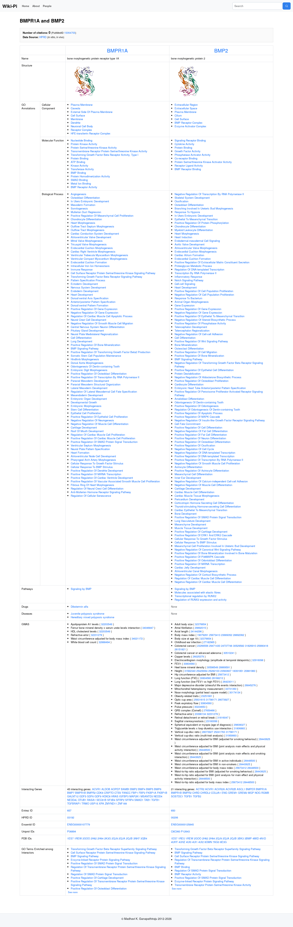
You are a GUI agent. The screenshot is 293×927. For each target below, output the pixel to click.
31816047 (222, 717)
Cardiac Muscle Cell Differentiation (194, 492)
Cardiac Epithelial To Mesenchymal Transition (201, 510)
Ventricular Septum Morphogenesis (91, 445)
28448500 (204, 750)
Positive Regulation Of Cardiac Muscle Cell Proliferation (103, 438)
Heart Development (82, 294)
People (47, 6)
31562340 (190, 671)
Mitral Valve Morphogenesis (87, 241)
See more (73, 892)
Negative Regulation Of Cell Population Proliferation (204, 294)
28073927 (223, 699)
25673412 (223, 674)
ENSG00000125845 (182, 824)
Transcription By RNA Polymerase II (195, 273)
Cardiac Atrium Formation (189, 255)
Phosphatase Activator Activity (192, 155)
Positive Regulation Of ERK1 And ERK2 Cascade (203, 535)
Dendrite (75, 122)
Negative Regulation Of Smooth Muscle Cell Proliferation (207, 463)
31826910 (250, 646)
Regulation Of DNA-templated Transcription (199, 269)
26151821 (180, 649)
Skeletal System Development (192, 197)
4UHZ (182, 842)
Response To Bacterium (188, 298)
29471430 (214, 646)
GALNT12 (73, 796)
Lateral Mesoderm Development (89, 388)
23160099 (211, 721)
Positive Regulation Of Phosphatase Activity (200, 323)
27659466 (209, 710)
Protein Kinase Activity (84, 144)
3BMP (248, 838)
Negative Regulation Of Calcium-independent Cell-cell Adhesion (211, 481)
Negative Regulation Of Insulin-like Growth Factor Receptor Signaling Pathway (220, 420)
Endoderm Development (84, 291)
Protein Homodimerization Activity (90, 176)
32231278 (96, 635)
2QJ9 (115, 838)
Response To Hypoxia (187, 212)
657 (69, 810)
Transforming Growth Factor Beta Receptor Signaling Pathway (106, 276)
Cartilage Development (84, 427)
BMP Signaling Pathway (85, 348)
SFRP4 (129, 800)
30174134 (234, 692)
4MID (256, 838)
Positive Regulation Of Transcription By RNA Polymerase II (105, 377)
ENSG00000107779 (78, 824)
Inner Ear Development (188, 478)
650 (173, 810)
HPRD (42, 37)
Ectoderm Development (84, 284)
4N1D (263, 838)
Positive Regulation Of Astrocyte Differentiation (202, 470)
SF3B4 (111, 800)
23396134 (200, 714)
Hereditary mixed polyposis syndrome (92, 617)
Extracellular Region (186, 105)
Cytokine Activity (184, 144)
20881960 (249, 671)
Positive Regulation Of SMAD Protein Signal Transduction (104, 442)
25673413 (214, 635)
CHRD (196, 793)
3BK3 (240, 838)
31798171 (211, 699)
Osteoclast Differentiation (189, 348)
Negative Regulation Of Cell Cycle (194, 449)
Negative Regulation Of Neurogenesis (92, 420)
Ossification (181, 201)
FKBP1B (162, 793)
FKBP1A (151, 793)
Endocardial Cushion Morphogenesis (92, 248)
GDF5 (82, 796)
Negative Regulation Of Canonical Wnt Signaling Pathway (208, 549)
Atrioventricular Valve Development (91, 237)
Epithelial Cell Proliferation (86, 413)
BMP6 (157, 789)
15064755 (69, 32)
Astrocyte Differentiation (188, 467)
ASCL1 (241, 789)
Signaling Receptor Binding (190, 140)
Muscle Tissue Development (191, 528)
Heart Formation (80, 452)
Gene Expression (185, 305)
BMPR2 (91, 793)
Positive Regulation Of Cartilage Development (201, 531)
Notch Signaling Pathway (189, 280)
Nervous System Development (88, 287)
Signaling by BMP (81, 589)
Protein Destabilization (188, 373)
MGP (251, 793)
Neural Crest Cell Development (88, 320)
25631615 (199, 699)
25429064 (201, 671)
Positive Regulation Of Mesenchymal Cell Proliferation (102, 215)
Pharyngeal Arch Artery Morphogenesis (93, 460)
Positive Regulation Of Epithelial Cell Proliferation (99, 417)
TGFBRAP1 (74, 803)
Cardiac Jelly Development (190, 567)
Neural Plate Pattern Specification (90, 449)
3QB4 (144, 838)
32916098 (257, 660)
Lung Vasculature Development (192, 521)
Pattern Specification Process (88, 280)
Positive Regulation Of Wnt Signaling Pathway (201, 341)
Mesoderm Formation (83, 205)
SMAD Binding (79, 180)
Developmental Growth (84, 402)
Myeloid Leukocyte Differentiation (194, 230)
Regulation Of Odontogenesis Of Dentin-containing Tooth (207, 409)
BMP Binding (78, 173)
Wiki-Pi (9, 6)
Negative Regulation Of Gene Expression (94, 312)
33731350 (230, 689)
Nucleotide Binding (81, 140)
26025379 (198, 656)
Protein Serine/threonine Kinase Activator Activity (203, 162)
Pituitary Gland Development (87, 330)
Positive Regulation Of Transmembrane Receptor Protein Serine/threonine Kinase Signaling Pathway (117, 883)
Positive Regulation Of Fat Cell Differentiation (201, 434)
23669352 (226, 635)
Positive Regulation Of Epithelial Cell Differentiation (204, 370)
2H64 (100, 838)
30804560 (189, 663)
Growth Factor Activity (188, 151)
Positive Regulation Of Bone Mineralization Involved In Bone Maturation (216, 553)
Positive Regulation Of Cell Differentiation (198, 427)
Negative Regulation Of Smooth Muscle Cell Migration (102, 323)
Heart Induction (183, 237)
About (36, 6)
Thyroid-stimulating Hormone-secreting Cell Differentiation (208, 506)
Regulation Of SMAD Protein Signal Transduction (99, 874)
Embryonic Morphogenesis (86, 406)
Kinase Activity (79, 165)
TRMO (85, 803)
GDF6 (90, 796)
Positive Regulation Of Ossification (195, 445)
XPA (101, 803)
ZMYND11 (111, 803)
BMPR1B (80, 793)
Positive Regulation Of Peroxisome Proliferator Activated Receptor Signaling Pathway (219, 393)
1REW (78, 838)
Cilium (178, 115)
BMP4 (141, 789)
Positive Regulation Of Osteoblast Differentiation (99, 373)
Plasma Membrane (81, 105)
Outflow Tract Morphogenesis (87, 230)
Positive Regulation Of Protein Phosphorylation (202, 223)
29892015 (200, 628)
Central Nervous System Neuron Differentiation (98, 327)
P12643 (185, 831)
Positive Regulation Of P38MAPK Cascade (199, 557)
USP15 (94, 803)
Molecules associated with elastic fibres (198, 592)
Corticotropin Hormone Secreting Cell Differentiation (204, 503)
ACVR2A (219, 789)
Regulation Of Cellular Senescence (91, 496)
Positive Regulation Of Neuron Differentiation (200, 438)
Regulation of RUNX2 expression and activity (201, 599)
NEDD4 (158, 796)
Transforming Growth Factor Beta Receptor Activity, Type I (104, 155)
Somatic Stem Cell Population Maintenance (96, 355)
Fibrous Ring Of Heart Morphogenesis (92, 485)
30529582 (238, 646)
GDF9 (97, 796)
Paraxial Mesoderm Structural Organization (95, 384)
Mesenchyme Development (190, 524)
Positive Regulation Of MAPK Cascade (197, 417)
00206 (174, 817)
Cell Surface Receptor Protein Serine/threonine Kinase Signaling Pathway (113, 273)
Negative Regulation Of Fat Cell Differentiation (201, 431)
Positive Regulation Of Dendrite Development (97, 470)
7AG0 (216, 842)
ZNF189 (122, 803)
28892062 (238, 635)
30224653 (199, 707)
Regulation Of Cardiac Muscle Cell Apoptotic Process (102, 316)
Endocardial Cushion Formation (89, 262)
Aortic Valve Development (190, 244)
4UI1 (195, 842)
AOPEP (115, 789)
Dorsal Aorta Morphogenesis (87, 363)
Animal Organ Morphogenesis (192, 302)
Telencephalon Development (191, 327)
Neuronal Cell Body (82, 126)
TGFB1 (155, 800)
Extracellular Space (186, 108)
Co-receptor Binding (186, 158)
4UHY (174, 842)
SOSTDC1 (177, 796)
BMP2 (221, 50)
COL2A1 (216, 793)
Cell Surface (78, 115)
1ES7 (70, 838)
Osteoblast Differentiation (85, 197)
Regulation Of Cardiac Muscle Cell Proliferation (98, 434)
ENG (224, 793)
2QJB (129, 838)
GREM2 (242, 793)
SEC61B (101, 800)
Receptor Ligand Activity (189, 165)
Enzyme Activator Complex (190, 126)
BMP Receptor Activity (84, 187)
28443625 (264, 739)
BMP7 (70, 793)
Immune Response (81, 269)
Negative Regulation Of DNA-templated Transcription (205, 452)
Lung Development (81, 341)
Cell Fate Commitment (188, 424)
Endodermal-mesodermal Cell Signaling (197, 241)
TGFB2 (197, 796)
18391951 (237, 671)
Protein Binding (79, 158)
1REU (181, 838)
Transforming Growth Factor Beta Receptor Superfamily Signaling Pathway (114, 849)
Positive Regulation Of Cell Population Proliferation (204, 291)
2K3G (107, 838)
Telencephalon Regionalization (192, 330)
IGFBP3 (124, 796)
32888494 (104, 642)
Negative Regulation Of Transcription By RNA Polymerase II (209, 194)
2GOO (86, 838)
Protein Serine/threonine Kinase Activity (94, 147)
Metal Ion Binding (81, 183)
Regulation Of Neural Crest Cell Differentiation (97, 488)
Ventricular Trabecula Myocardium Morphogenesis (99, 255)
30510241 (229, 653)
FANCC (126, 793)
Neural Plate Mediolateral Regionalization (94, 334)
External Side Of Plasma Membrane (91, 112)
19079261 (202, 635)
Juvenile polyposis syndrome (87, 613)
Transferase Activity (82, 169)
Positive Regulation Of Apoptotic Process (199, 413)
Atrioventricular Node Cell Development (93, 456)
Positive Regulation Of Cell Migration (196, 352)
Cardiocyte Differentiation (189, 384)
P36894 (71, 831)
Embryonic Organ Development (89, 399)
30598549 (212, 667)
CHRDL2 (205, 793)
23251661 (206, 696)
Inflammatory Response (188, 276)
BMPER (250, 789)
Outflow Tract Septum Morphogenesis (92, 226)
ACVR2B (231, 789)
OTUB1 (82, 800)
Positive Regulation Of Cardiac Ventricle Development (102, 478)
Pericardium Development (189, 499)
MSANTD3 (147, 796)
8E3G (223, 842)
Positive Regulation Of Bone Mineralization (95, 345)
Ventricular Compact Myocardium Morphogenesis (99, 259)
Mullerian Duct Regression (86, 212)
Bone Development (186, 513)
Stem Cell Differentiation (85, 409)
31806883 (239, 728)
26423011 (228, 681)
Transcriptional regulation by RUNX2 (195, 596)
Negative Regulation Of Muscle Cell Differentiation (99, 424)
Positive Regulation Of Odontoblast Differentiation (203, 560)
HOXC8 (106, 796)
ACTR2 (200, 789)
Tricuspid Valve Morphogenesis (89, 244)
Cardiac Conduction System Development (95, 233)
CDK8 (99, 793)
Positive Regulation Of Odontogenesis (197, 406)
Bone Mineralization (186, 345)
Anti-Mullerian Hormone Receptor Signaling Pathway (101, 492)
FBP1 (134, 793)
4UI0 (188, 842)
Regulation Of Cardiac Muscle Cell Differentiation (203, 578)
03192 (70, 817)
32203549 (106, 624)
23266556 (202, 646)
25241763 (219, 732)
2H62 (94, 838)
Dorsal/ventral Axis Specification (89, 298)
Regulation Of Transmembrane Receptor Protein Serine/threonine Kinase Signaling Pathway (118, 868)
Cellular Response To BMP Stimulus (92, 467)
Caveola (75, 108)
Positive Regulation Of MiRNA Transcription (96, 474)
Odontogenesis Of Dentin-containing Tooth (95, 366)
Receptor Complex (81, 130)
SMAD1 (138, 800)
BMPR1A (117, 50)
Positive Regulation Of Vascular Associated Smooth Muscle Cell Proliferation (115, 481)
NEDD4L (72, 800)
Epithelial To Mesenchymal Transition (196, 219)
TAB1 (147, 800)
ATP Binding (78, 162)
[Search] (287, 6)
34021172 (137, 638)
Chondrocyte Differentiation (86, 219)
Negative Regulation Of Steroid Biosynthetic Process (205, 320)
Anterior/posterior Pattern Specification (93, 302)
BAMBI (125, 789)
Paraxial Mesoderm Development (90, 381)
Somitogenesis (79, 208)
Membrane (77, 119)
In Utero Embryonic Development (90, 201)
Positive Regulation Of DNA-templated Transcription (204, 456)
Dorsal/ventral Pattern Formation (89, 305)
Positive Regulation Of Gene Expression (94, 309)
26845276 (250, 685)
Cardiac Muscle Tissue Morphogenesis (197, 496)
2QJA (122, 838)
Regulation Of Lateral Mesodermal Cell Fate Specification (104, 391)
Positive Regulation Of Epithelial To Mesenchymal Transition (209, 316)
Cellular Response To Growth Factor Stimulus (97, 463)
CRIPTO (109, 793)
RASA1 (91, 800)
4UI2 (201, 842)
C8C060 (175, 831)
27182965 (208, 642)
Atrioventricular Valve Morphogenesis (196, 248)
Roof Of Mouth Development (87, 431)
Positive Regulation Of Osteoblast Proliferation (201, 381)
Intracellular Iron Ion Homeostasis (90, 266)
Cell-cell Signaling (185, 284)
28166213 (217, 678)
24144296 (196, 631)
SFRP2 (120, 800)
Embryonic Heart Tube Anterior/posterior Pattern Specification (210, 388)
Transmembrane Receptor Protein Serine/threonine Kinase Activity (109, 151)
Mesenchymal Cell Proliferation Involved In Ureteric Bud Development (215, 546)
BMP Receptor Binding (188, 169)
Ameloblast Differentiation (189, 399)
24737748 (226, 646)
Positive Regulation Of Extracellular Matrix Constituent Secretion (212, 262)
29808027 (239, 725)
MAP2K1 (134, 796)
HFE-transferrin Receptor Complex (90, 133)
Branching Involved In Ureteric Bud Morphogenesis (204, 208)
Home (25, 6)
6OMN (208, 842)
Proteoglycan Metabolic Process (193, 266)
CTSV (117, 793)
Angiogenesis (78, 194)
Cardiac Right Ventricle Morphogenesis (93, 251)
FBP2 (142, 793)
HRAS (114, 796)
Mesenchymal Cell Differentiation (193, 474)
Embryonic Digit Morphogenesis (89, 370)
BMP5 (149, 789)
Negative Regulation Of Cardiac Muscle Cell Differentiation (208, 582)
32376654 (200, 624)
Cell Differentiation (81, 338)
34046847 (147, 628)
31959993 (231, 735)
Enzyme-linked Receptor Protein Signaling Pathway (100, 860)
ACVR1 (96, 789)
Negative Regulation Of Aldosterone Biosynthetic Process (208, 377)
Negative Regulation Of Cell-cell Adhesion (199, 334)
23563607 (225, 671)
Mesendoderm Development (87, 395)
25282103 (213, 671)
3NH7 (136, 838)
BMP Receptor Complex (189, 122)
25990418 (262, 646)
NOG (258, 793)
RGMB (265, 793)
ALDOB (105, 789)
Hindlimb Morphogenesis (85, 359)
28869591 (224, 667)
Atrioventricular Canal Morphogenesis (196, 571)
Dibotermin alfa (79, 606)
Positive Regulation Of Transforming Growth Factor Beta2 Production (110, 352)
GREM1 (232, 793)
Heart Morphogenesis (83, 223)
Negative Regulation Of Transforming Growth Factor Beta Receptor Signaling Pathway (219, 364)
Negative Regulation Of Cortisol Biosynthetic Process (205, 575)
